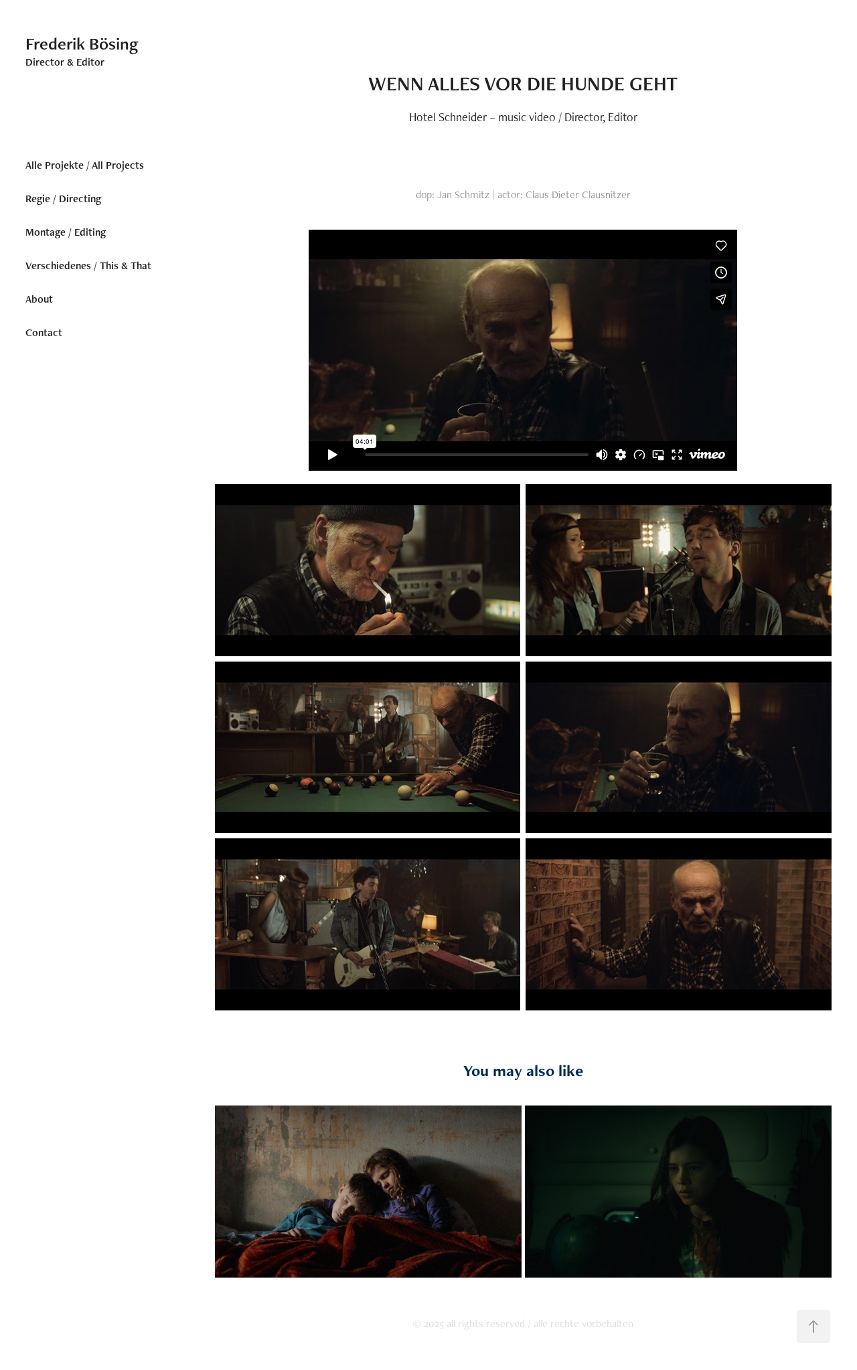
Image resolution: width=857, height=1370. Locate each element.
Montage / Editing (65, 232)
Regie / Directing (63, 199)
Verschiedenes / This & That (88, 265)
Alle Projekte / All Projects (84, 165)
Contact (43, 332)
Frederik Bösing (82, 43)
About (39, 299)
